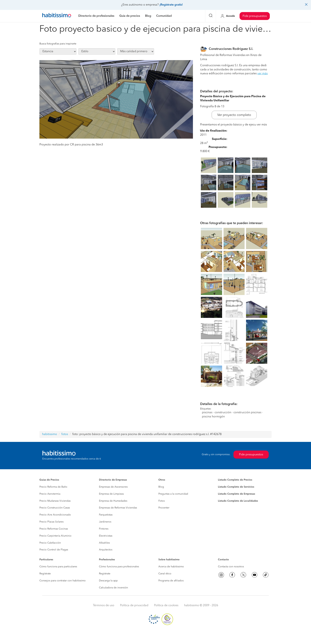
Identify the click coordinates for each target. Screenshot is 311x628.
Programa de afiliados (171, 580)
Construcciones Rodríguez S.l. (231, 49)
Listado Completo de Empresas (236, 494)
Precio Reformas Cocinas (53, 529)
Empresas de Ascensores (113, 487)
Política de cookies (166, 605)
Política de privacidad (134, 605)
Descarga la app (108, 580)
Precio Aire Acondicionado (55, 515)
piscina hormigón (213, 416)
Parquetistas (105, 515)
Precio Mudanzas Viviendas (55, 501)
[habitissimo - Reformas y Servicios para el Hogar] (56, 16)
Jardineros (105, 522)
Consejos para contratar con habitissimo (62, 580)
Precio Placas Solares (51, 522)
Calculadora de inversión (113, 587)
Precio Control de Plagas (53, 549)
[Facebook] (232, 575)
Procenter (163, 508)
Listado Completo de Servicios (236, 487)
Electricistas (105, 536)
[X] (243, 575)
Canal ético (164, 573)
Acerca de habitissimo (171, 566)
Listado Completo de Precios (235, 480)
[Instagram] (221, 575)
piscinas (207, 412)
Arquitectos (105, 549)
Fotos (161, 501)
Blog (161, 487)
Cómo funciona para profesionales (119, 566)
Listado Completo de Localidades (238, 501)
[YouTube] (254, 575)
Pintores (103, 529)
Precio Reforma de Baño (53, 487)
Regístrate (45, 573)
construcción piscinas (247, 412)
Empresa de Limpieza (111, 494)
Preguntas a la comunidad (173, 494)
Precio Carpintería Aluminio (55, 536)
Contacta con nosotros (231, 566)
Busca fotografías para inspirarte (57, 43)
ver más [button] (262, 73)
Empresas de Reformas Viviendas (118, 508)
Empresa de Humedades (113, 501)
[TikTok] (265, 575)
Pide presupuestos (255, 16)
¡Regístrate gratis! (171, 4)
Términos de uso (103, 605)
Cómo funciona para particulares (58, 566)
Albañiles (104, 543)
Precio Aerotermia (49, 494)
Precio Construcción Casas (54, 508)
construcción (223, 412)
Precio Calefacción (50, 543)
